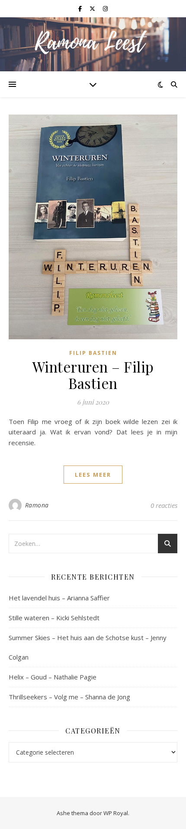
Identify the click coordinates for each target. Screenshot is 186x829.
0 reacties (164, 505)
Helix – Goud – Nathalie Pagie (52, 677)
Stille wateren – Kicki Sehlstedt (54, 617)
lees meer (93, 474)
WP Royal (115, 813)
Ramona (37, 505)
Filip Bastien (93, 353)
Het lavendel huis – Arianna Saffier (59, 597)
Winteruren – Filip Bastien (93, 374)
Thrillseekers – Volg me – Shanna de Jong (69, 696)
